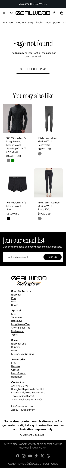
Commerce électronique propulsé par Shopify (40, 446)
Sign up (52, 256)
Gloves (15, 369)
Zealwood (20, 444)
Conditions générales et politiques (33, 463)
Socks (39, 22)
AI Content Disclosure (32, 434)
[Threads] (48, 456)
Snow (14, 305)
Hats (13, 363)
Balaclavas (17, 376)
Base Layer (17, 320)
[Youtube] (30, 456)
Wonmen (16, 317)
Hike (13, 301)
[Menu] (4, 13)
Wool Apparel (52, 22)
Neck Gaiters (18, 373)
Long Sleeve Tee (20, 324)
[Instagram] (24, 456)
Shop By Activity (24, 22)
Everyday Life (18, 343)
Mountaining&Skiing (22, 354)
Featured (8, 22)
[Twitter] (42, 456)
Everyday (16, 294)
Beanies (15, 366)
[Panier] (62, 13)
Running (15, 347)
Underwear (17, 331)
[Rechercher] (11, 13)
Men (13, 314)
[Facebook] (17, 456)
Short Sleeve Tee (20, 327)
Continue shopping (33, 69)
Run (13, 298)
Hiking (14, 350)
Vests (14, 334)
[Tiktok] (36, 456)
